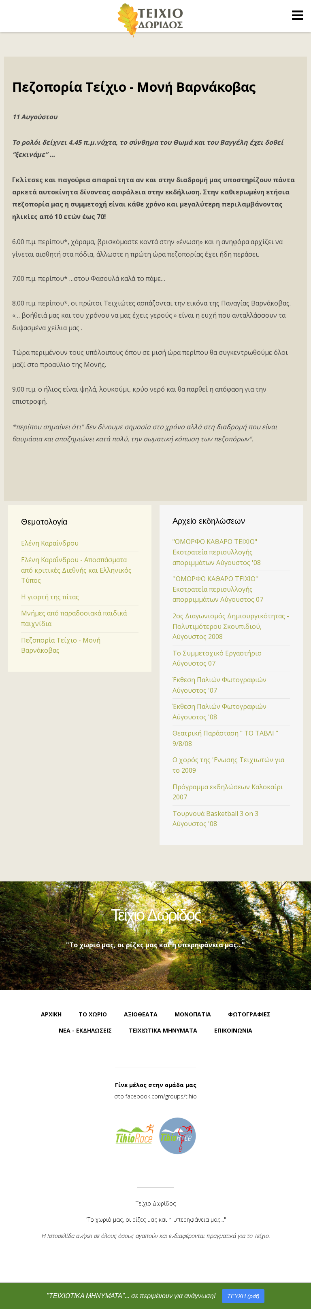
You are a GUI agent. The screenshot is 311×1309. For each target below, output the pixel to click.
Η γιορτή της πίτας (50, 596)
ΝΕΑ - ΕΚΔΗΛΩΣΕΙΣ (85, 1030)
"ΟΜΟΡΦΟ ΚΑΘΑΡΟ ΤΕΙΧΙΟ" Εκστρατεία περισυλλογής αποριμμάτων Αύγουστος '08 (217, 552)
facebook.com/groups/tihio (161, 1096)
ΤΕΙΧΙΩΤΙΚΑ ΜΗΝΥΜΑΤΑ (163, 1030)
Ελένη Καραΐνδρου (50, 543)
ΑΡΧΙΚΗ (51, 1014)
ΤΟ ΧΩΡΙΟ (93, 1014)
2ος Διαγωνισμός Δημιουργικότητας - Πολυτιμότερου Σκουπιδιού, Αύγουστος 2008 (231, 626)
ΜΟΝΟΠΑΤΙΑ (193, 1014)
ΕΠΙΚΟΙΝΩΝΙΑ (233, 1030)
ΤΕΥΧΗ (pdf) (243, 1296)
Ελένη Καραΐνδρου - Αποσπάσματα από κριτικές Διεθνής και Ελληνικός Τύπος (76, 570)
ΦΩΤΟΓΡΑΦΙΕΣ (249, 1014)
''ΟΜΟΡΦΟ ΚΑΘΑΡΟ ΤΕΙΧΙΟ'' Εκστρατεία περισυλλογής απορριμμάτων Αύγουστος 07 (218, 589)
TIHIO (150, 20)
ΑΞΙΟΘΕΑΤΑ (141, 1014)
